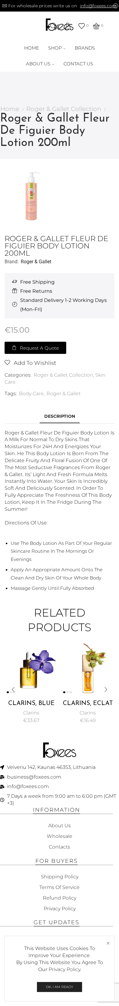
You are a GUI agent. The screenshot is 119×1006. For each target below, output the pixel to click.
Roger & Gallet (36, 261)
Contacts (59, 847)
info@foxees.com (98, 6)
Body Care (31, 393)
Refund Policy (59, 898)
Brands (85, 48)
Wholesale (59, 836)
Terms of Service (59, 887)
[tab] (60, 416)
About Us (38, 64)
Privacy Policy (64, 969)
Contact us (78, 64)
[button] (35, 348)
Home (31, 48)
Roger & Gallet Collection (63, 109)
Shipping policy (59, 877)
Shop (55, 48)
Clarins (31, 713)
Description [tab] (59, 416)
